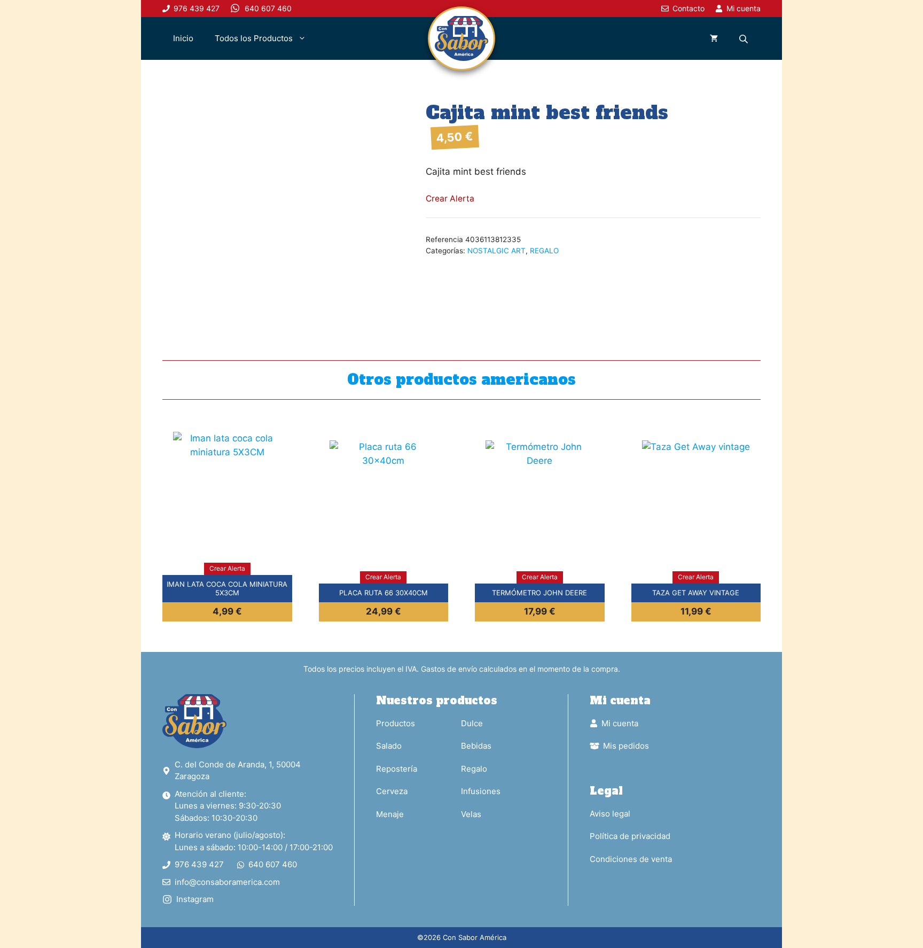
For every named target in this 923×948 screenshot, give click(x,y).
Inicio (183, 38)
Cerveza (392, 791)
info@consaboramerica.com (227, 882)
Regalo (474, 769)
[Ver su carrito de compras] (714, 38)
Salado (389, 746)
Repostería (396, 769)
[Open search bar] (744, 38)
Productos (395, 723)
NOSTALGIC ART (496, 250)
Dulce (472, 723)
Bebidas (476, 746)
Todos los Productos (254, 38)
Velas (471, 814)
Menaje (390, 814)
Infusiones (480, 791)
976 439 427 (199, 864)
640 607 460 (272, 864)
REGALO (544, 250)
